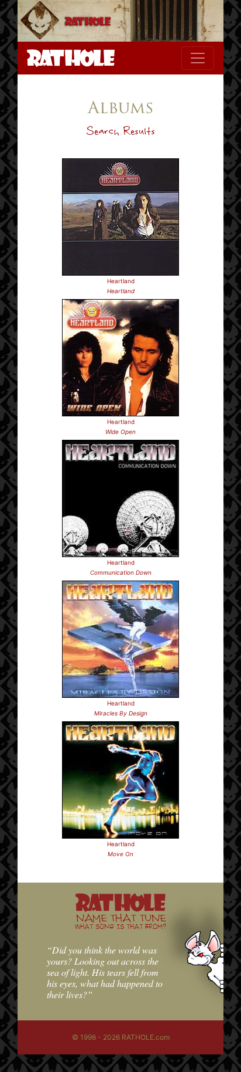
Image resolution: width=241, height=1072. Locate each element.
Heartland (121, 280)
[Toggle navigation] (197, 58)
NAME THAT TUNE (120, 921)
